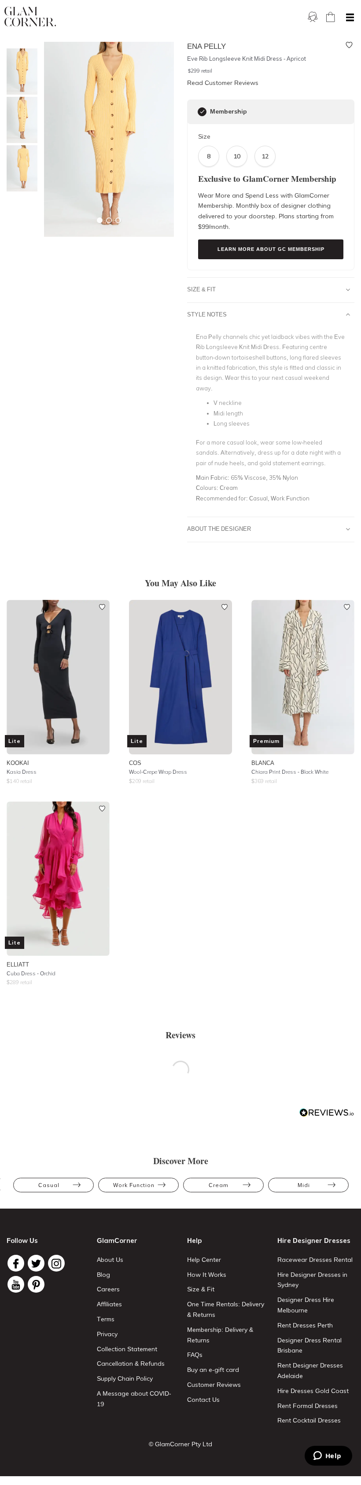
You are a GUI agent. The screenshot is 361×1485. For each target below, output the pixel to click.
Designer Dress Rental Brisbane (309, 1345)
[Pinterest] (36, 1284)
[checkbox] (202, 111)
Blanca (262, 762)
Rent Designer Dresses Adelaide (310, 1370)
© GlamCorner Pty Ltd (180, 1444)
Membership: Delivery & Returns (220, 1335)
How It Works (206, 1275)
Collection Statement (127, 1349)
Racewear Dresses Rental (315, 1260)
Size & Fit (201, 289)
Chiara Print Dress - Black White (289, 771)
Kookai (18, 762)
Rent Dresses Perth (305, 1325)
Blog (103, 1275)
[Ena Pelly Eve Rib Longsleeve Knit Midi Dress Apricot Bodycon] (20, 168)
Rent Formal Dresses (307, 1406)
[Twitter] (36, 1263)
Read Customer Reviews (222, 83)
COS (135, 762)
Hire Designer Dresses (313, 1240)
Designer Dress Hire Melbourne (305, 1305)
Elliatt (18, 964)
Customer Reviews (214, 1385)
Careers (108, 1289)
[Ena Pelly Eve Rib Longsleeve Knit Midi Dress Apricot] (20, 71)
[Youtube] (15, 1284)
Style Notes (207, 314)
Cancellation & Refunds (131, 1363)
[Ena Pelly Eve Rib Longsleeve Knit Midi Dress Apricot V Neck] (20, 120)
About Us (110, 1260)
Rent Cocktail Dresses (309, 1420)
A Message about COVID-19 (134, 1398)
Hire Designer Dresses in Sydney (312, 1280)
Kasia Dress (22, 771)
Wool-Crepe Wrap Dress (158, 771)
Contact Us (203, 1400)
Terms (105, 1319)
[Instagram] (56, 1263)
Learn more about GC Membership (270, 249)
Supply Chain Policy (125, 1378)
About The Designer (219, 528)
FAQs (195, 1355)
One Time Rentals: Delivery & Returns (225, 1309)
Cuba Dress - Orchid (31, 973)
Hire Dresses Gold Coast (313, 1391)
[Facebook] (15, 1263)
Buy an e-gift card (213, 1370)
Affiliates (109, 1304)
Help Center (204, 1260)
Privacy (107, 1334)
